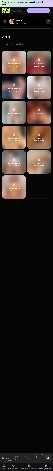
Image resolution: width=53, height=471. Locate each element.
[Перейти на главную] (6, 10)
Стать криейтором (45, 468)
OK (48, 457)
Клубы (3, 468)
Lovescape (20, 2)
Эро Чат (18, 10)
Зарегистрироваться (38, 10)
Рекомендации (13, 468)
